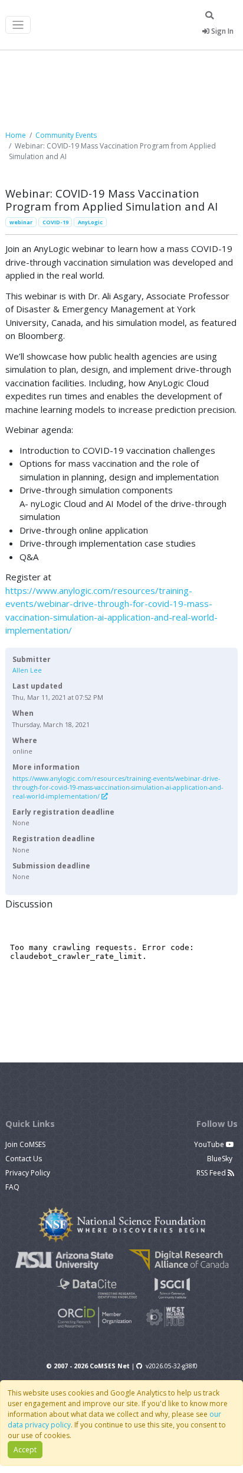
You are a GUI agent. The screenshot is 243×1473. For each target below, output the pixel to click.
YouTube (210, 1144)
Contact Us (23, 1159)
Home (15, 135)
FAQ (12, 1187)
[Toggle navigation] (18, 25)
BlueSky (220, 1159)
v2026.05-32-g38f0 (172, 1366)
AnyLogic (90, 222)
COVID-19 (55, 222)
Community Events (66, 135)
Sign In (221, 31)
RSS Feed (212, 1173)
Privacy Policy (27, 1173)
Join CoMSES (25, 1144)
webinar (20, 222)
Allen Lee (27, 670)
